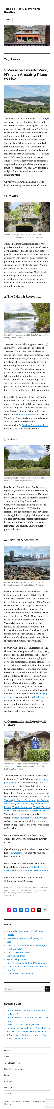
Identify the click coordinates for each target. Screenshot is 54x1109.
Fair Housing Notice (16, 959)
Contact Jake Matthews (18, 952)
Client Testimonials (13, 1069)
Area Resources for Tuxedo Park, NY (24, 938)
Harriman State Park (23, 414)
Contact (8, 1093)
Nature (46, 890)
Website (8, 1087)
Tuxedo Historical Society (33, 810)
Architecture (38, 887)
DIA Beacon (39, 697)
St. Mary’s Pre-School (25, 800)
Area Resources (12, 1063)
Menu (8, 20)
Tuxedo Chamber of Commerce (27, 817)
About (7, 1057)
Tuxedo (41, 893)
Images (8, 1081)
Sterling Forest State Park (35, 425)
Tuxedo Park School (22, 807)
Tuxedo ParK (26, 887)
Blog (9, 942)
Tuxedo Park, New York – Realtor (17, 1101)
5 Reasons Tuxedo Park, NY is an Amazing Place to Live (26, 74)
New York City (9, 893)
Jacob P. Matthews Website (20, 973)
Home (7, 1050)
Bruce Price (14, 890)
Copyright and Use (16, 956)
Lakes (39, 890)
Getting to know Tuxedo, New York (24, 1024)
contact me (16, 853)
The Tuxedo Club (24, 803)
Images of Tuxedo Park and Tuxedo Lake (27, 963)
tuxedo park (9, 895)
